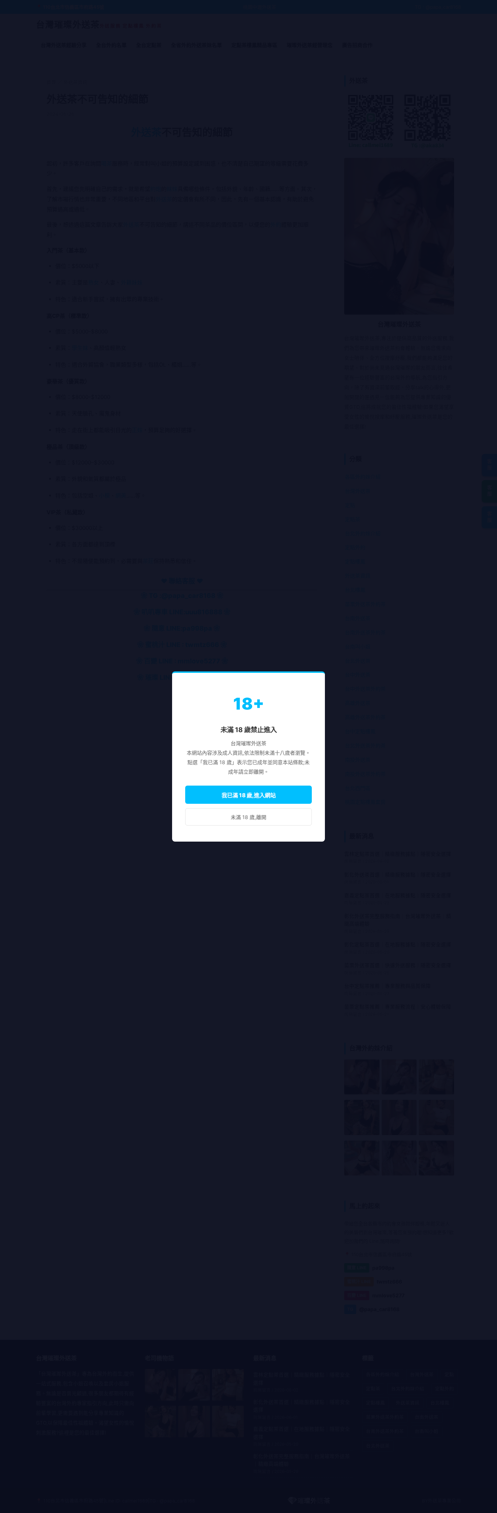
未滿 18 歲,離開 (248, 817)
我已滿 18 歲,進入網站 (249, 795)
